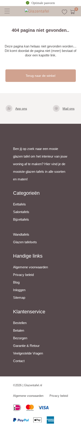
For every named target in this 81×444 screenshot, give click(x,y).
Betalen (18, 330)
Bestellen (20, 323)
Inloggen (19, 290)
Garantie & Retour (26, 346)
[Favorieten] (64, 12)
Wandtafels (21, 234)
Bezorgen (20, 338)
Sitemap (19, 297)
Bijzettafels (21, 219)
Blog (16, 282)
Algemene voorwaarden (30, 267)
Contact (19, 361)
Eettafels (19, 204)
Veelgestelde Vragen (28, 353)
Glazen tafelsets (25, 242)
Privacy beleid (23, 275)
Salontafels (21, 212)
